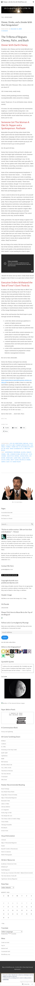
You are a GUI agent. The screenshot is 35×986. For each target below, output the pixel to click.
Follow (5, 637)
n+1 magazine (5, 809)
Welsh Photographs (6, 854)
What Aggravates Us (17, 448)
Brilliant (3, 741)
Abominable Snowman (12, 452)
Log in (3, 945)
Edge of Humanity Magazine (9, 797)
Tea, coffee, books (6, 767)
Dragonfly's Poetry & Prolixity (9, 795)
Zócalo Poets (4, 830)
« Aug (2, 923)
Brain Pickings (5, 788)
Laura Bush (25, 458)
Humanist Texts (5, 800)
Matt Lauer (15, 459)
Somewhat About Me (6, 512)
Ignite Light (4, 752)
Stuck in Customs (6, 851)
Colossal (3, 840)
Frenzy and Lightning (7, 731)
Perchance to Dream (6, 518)
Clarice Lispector (26, 670)
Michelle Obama (25, 459)
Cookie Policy (6, 979)
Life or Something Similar (19, 443)
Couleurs (3, 743)
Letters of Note (5, 804)
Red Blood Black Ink (6, 764)
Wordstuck (4, 827)
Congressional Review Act (19, 454)
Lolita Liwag (5, 459)
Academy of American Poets (8, 864)
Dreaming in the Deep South (9, 749)
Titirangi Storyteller (6, 824)
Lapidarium (4, 755)
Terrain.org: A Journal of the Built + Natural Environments (17, 873)
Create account (5, 942)
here (30, 555)
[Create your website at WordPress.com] (17, 2)
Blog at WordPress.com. (8, 967)
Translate (13, 934)
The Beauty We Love (6, 815)
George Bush (24, 456)
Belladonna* (4, 867)
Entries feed (4, 948)
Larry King (17, 458)
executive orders (13, 456)
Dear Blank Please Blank (7, 791)
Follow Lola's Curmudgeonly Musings (15, 623)
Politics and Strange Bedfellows (18, 445)
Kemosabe (9, 458)
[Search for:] (17, 524)
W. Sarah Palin (15, 461)
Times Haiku (4, 821)
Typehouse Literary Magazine (9, 879)
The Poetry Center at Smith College (10, 818)
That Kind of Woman (7, 770)
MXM (2, 758)
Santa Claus (5, 461)
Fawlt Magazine (5, 870)
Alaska (23, 452)
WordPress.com (5, 954)
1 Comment (4, 31)
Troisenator (4, 776)
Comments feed (5, 951)
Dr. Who (3, 746)
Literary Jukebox (5, 806)
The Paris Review (6, 773)
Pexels (3, 846)
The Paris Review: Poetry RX (8, 876)
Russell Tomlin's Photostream (9, 849)
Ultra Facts (4, 779)
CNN (8, 454)
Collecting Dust (5, 515)
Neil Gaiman (4, 761)
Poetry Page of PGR (6, 812)
